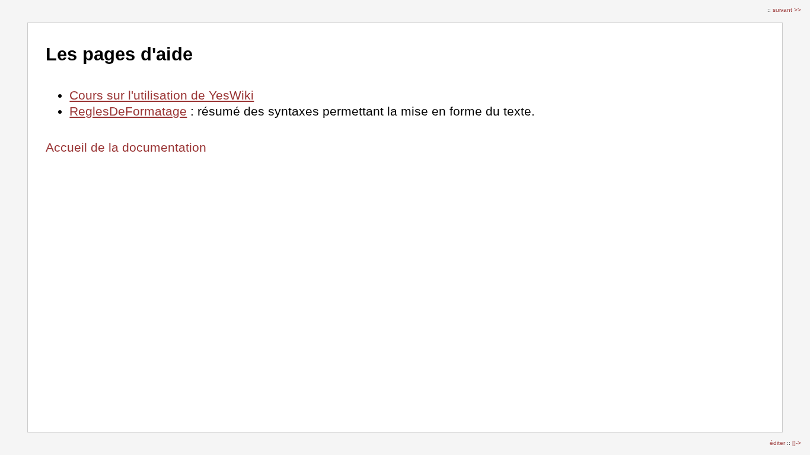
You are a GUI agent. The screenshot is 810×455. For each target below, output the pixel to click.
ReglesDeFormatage (128, 111)
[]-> (796, 443)
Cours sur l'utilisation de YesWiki (161, 95)
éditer (778, 443)
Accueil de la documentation (126, 147)
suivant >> (787, 10)
